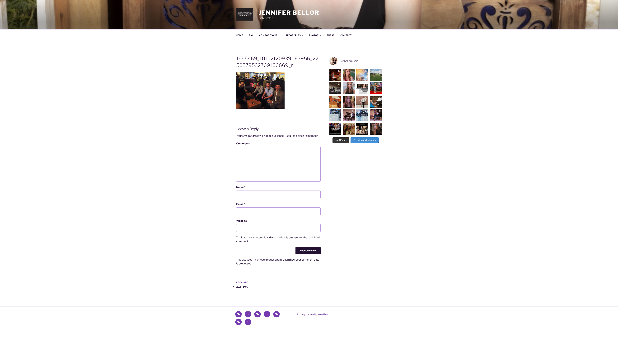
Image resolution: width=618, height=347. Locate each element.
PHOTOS (313, 35)
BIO (251, 35)
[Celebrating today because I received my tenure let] (376, 129)
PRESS (330, 35)
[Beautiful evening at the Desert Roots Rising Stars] (376, 88)
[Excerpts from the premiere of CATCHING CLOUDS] (349, 115)
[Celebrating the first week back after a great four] (335, 75)
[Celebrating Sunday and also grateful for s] (349, 75)
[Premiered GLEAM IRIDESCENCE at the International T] (335, 102)
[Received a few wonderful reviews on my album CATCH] (362, 88)
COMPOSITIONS (268, 35)
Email (240, 204)
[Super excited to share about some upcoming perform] (335, 129)
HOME (239, 35)
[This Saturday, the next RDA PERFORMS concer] (362, 129)
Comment (243, 143)
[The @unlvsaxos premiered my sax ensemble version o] (362, 102)
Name (240, 187)
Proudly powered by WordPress (313, 314)
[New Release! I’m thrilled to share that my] (335, 115)
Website (241, 220)
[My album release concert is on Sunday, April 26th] (362, 115)
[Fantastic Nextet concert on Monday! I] (376, 115)
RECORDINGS (293, 35)
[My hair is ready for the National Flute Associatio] (349, 88)
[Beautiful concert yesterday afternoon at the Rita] (349, 129)
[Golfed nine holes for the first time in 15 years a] (376, 75)
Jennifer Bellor (288, 12)
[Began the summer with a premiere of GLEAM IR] (362, 75)
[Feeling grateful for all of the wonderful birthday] (349, 102)
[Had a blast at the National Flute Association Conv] (335, 88)
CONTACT (345, 35)
